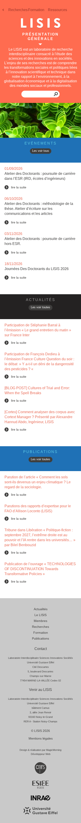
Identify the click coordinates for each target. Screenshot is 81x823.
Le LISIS (40, 615)
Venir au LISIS (40, 690)
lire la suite (18, 187)
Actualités (40, 609)
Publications (40, 638)
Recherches (18, 10)
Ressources (57, 10)
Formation (36, 10)
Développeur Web (40, 754)
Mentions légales (41, 738)
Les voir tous (40, 150)
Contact (40, 649)
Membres (40, 621)
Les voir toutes (40, 307)
